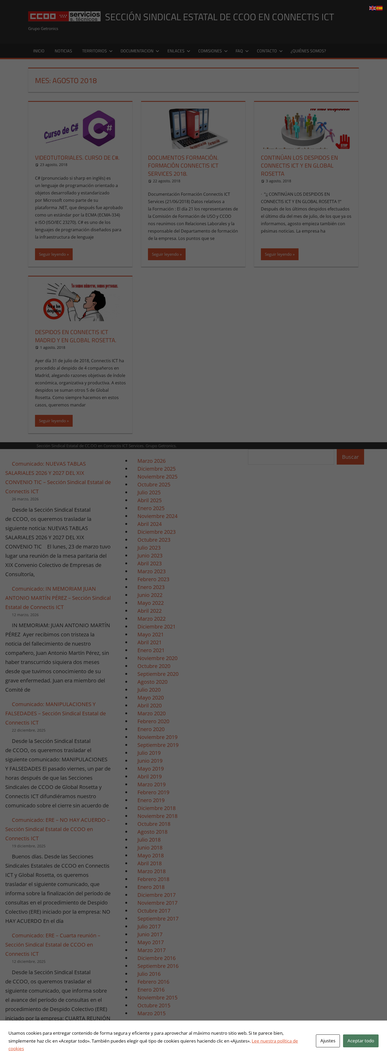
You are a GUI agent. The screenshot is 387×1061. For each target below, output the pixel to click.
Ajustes (327, 1041)
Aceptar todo (361, 1041)
